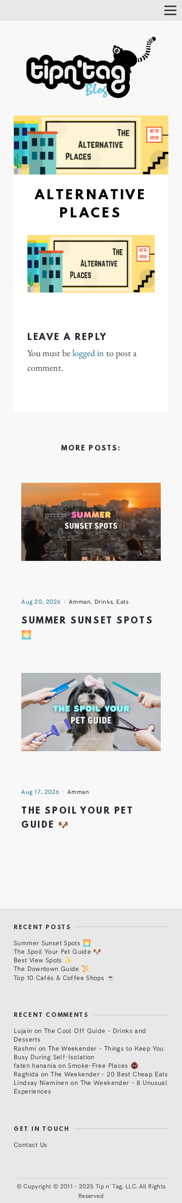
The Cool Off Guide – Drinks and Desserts (80, 1034)
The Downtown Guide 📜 (52, 968)
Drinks (104, 601)
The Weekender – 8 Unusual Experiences (90, 1086)
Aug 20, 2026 (41, 601)
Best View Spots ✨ (43, 959)
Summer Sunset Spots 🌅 (52, 942)
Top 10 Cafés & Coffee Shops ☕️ (64, 977)
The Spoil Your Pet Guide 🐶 (58, 951)
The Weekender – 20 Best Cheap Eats (109, 1073)
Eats (122, 601)
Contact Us (31, 1144)
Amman (80, 601)
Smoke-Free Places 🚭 (103, 1065)
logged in (88, 353)
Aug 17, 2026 (40, 791)
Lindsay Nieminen (41, 1082)
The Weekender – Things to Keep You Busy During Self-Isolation (89, 1052)
